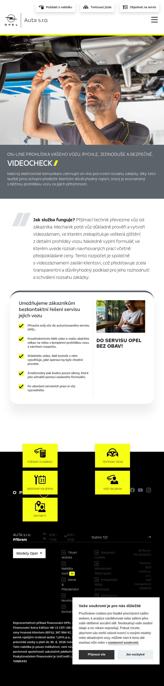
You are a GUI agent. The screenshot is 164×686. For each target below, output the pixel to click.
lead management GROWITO (143, 584)
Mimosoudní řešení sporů (103, 571)
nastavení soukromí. (123, 642)
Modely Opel (27, 553)
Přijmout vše (96, 654)
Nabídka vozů (67, 571)
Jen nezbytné (135, 654)
